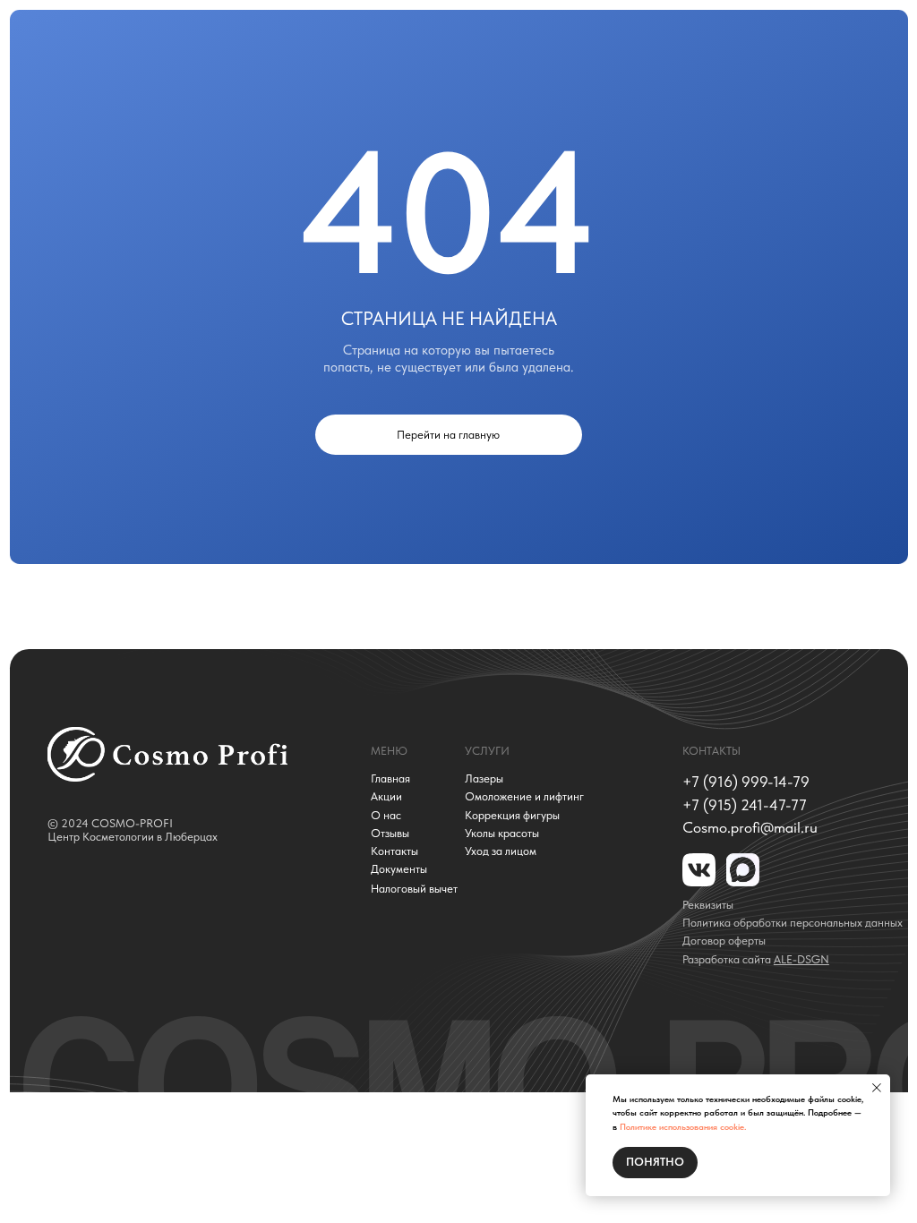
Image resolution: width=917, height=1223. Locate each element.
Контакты (394, 851)
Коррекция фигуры (512, 815)
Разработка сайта (755, 960)
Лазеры (484, 779)
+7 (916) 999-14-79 (746, 782)
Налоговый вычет (414, 888)
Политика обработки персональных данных (792, 923)
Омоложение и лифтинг (524, 797)
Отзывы (390, 833)
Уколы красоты (502, 833)
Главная (390, 779)
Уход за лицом (500, 851)
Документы (399, 869)
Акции (386, 797)
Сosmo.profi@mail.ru (750, 827)
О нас (386, 815)
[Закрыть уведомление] (877, 1088)
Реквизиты (707, 904)
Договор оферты (724, 940)
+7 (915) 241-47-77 (744, 805)
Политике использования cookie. (683, 1126)
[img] (167, 754)
